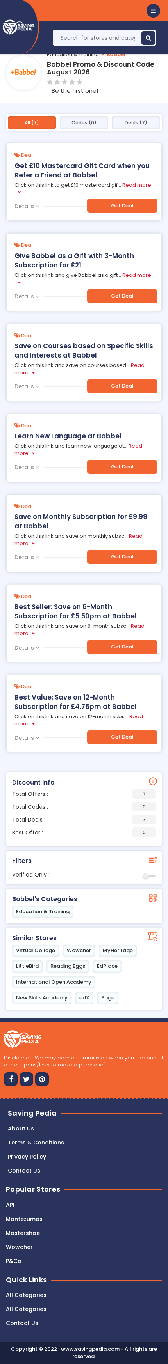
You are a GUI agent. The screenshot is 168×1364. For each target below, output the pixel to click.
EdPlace (107, 966)
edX (84, 997)
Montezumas (24, 1219)
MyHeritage (118, 950)
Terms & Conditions (36, 1142)
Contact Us (22, 1323)
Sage (107, 997)
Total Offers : (79, 794)
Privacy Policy (27, 1156)
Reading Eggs (67, 966)
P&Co (13, 1261)
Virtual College (35, 950)
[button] (153, 11)
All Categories (26, 1295)
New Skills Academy (42, 997)
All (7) (32, 122)
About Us (21, 1128)
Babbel (116, 54)
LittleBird (27, 966)
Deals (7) (136, 122)
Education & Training (73, 54)
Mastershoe (23, 1233)
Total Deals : (79, 820)
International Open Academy (53, 982)
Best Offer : (79, 832)
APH (11, 1205)
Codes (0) (84, 122)
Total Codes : (79, 807)
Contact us (24, 1170)
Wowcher (79, 950)
